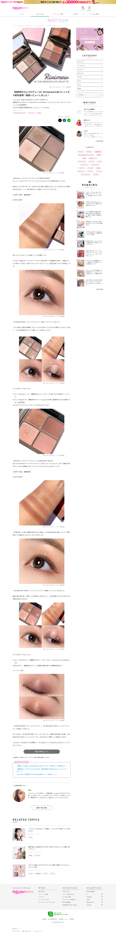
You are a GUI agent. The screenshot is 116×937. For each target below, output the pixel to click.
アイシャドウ (31, 113)
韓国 (84, 158)
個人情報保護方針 (52, 919)
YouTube (89, 905)
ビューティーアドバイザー (45, 902)
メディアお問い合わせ (68, 894)
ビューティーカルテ (43, 899)
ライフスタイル (85, 174)
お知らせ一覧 (66, 891)
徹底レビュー (93, 158)
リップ (99, 161)
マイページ (41, 897)
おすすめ (31, 873)
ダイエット (81, 171)
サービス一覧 (16, 931)
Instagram (89, 897)
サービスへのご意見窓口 (69, 899)
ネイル (79, 81)
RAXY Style (39, 14)
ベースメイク (81, 66)
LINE (88, 899)
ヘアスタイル (84, 165)
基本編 (30, 855)
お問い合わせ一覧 (26, 931)
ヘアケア (79, 77)
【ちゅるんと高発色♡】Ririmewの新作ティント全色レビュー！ (37, 774)
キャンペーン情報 (58, 14)
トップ (22, 14)
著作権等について (63, 919)
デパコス (90, 171)
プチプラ (45, 873)
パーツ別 (52, 873)
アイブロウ (37, 855)
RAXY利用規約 (67, 902)
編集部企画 (38, 873)
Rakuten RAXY (21, 8)
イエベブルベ (95, 165)
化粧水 (98, 168)
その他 (79, 88)
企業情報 (44, 919)
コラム (79, 85)
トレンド (91, 161)
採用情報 (71, 919)
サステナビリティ (37, 931)
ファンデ (99, 171)
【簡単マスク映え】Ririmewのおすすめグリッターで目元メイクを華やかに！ (41, 766)
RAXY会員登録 (91, 891)
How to (30, 837)
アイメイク (20, 110)
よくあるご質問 (94, 14)
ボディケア (80, 73)
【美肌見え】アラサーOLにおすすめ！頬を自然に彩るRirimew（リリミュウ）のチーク (42, 770)
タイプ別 (95, 174)
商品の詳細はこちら (42, 751)
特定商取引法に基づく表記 (70, 905)
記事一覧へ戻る (41, 808)
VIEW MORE (99, 141)
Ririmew (39, 113)
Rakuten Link (90, 902)
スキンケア (80, 62)
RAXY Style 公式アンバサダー (20, 113)
